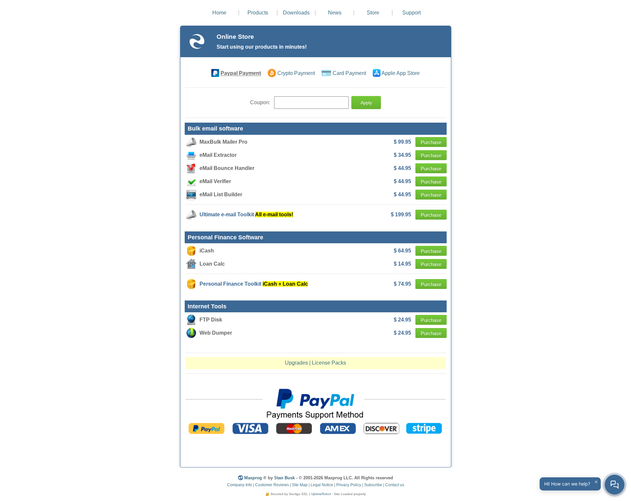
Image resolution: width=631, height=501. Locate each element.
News (334, 12)
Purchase (431, 142)
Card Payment (349, 73)
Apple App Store (401, 73)
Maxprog (253, 477)
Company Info (239, 485)
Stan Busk (284, 477)
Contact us (394, 485)
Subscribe (373, 485)
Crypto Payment (296, 73)
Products (257, 12)
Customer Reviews (272, 485)
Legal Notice (322, 485)
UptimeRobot (321, 494)
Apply (366, 102)
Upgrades (296, 363)
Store (373, 12)
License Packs (329, 363)
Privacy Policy (348, 485)
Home (219, 12)
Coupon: (260, 102)
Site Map (300, 485)
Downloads (296, 12)
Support (411, 12)
